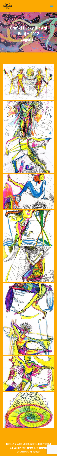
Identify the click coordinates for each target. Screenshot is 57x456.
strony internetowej (37, 447)
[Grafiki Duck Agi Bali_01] (28, 99)
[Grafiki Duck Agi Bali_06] (28, 281)
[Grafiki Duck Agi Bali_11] (28, 427)
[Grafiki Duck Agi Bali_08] (28, 354)
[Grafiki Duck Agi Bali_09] (28, 390)
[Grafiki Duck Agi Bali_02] (28, 135)
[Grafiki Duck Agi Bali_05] (28, 245)
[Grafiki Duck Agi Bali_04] (28, 208)
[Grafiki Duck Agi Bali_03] (28, 172)
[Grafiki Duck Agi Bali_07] (28, 317)
